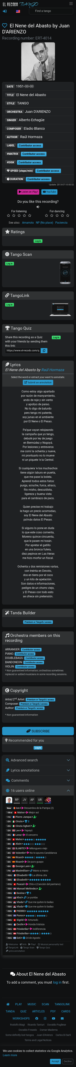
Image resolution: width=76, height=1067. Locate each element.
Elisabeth (22, 875)
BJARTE (20, 848)
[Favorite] (5, 26)
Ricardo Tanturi (36, 1024)
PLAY (18, 1004)
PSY (53, 1011)
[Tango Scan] (30, 875)
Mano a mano (40, 870)
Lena (18, 834)
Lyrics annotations (25, 770)
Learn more (10, 1055)
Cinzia (19, 821)
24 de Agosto (33, 937)
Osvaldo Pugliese (56, 1024)
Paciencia (61, 222)
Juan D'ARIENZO (29, 111)
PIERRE (21, 911)
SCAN (45, 1004)
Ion (18, 808)
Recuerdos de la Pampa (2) (39, 808)
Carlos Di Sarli (63, 1035)
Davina (20, 893)
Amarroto (28, 222)
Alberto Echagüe (26, 120)
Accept (55, 1061)
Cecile (20, 924)
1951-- (20, 86)
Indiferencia (39, 929)
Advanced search (24, 760)
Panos (20, 915)
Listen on (29, 191)
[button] (18, 11)
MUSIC (32, 1004)
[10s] (38, 207)
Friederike (22, 929)
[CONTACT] (62, 1018)
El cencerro (31, 834)
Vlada (20, 902)
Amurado (32, 919)
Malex (20, 812)
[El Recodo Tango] (8, 1004)
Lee (18, 830)
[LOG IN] (5, 11)
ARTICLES (38, 1011)
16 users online (23, 790)
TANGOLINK (62, 1004)
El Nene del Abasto (26, 95)
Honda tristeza (36, 924)
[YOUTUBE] (53, 1018)
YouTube (51, 191)
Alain (18, 843)
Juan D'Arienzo (45, 1035)
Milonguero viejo (38, 848)
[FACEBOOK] (37, 1018)
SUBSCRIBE (40, 731)
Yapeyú (28, 830)
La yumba (32, 897)
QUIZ (23, 1011)
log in (57, 982)
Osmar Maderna (49, 1029)
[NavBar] (71, 3)
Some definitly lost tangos (19, 1035)
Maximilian (22, 870)
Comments (20, 780)
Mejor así (33, 812)
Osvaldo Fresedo (28, 1029)
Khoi (19, 897)
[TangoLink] (31, 870)
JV (24, 799)
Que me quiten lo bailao (41, 902)
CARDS (65, 1011)
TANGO (18, 103)
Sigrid (20, 919)
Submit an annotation (39, 382)
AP (32, 799)
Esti (19, 937)
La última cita (39, 875)
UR (40, 799)
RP (17, 799)
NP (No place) (44, 222)
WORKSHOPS (21, 1018)
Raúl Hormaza (24, 137)
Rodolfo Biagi (17, 1024)
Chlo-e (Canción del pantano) (44, 884)
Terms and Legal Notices (38, 1040)
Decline (68, 1061)
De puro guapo (35, 861)
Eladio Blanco (26, 128)
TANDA (10, 1011)
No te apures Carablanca (43, 852)
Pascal (20, 884)
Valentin (20, 852)
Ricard (19, 857)
